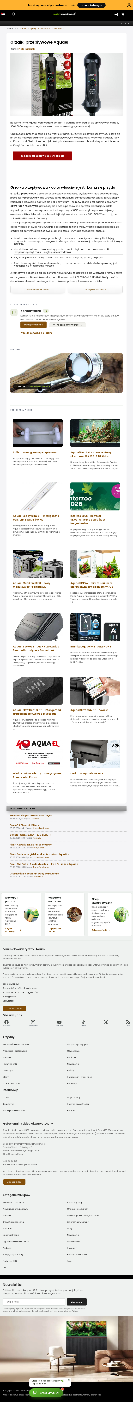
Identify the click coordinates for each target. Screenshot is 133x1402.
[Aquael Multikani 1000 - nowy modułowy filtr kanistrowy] (38, 578)
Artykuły (32, 28)
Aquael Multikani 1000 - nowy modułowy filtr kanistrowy (31, 585)
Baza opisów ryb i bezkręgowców (20, 992)
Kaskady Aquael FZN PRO (86, 773)
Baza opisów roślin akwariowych (20, 988)
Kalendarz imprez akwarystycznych (31, 815)
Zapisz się (76, 1302)
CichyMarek (38, 847)
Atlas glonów (9, 996)
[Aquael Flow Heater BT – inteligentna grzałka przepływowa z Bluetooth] (38, 705)
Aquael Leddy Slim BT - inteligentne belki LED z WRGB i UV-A (36, 517)
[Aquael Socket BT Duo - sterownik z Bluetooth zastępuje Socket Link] (38, 642)
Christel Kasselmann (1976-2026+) (30, 835)
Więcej (75, 1311)
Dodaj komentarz (33, 324)
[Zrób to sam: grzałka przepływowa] (38, 448)
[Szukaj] (14, 15)
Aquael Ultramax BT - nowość (89, 710)
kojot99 (35, 818)
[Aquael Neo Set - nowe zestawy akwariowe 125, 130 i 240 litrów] (95, 448)
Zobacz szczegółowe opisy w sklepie (42, 156)
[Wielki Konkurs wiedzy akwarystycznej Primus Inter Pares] (38, 769)
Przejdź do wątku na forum (36, 333)
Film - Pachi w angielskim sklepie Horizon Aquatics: (40, 854)
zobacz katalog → (91, 5)
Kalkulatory (8, 1000)
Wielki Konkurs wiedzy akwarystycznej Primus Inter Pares (37, 775)
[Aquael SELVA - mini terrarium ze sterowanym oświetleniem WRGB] (95, 578)
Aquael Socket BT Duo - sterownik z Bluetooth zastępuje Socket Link (36, 648)
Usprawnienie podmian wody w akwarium (34, 873)
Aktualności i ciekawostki (51, 28)
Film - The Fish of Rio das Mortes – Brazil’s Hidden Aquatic (44, 864)
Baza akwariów (11, 983)
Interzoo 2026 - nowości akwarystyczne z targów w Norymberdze (87, 519)
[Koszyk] (123, 14)
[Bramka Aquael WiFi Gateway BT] (95, 642)
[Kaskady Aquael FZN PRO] (95, 769)
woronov (37, 838)
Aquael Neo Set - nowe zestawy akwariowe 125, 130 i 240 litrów (90, 454)
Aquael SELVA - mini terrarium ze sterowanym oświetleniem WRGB (91, 585)
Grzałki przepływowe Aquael (39, 42)
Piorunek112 (37, 876)
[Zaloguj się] (116, 14)
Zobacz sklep (14, 1181)
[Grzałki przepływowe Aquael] (66, 115)
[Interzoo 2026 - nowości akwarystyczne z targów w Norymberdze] (95, 511)
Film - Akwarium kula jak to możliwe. (31, 844)
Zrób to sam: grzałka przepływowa (35, 452)
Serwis (22, 28)
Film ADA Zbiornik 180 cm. (25, 825)
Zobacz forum (14, 1008)
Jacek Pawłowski (41, 828)
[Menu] (3, 14)
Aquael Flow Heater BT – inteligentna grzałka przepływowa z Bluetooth (37, 711)
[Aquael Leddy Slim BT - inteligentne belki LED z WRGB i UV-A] (38, 511)
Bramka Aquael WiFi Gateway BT (91, 646)
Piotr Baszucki (26, 49)
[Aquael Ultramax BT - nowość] (95, 705)
